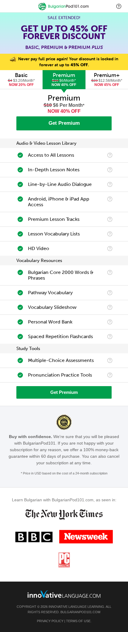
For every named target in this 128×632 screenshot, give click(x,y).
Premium (63, 79)
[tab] (21, 79)
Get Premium (64, 123)
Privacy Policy (50, 621)
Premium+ (106, 79)
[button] (119, 6)
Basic (21, 79)
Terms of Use (78, 621)
